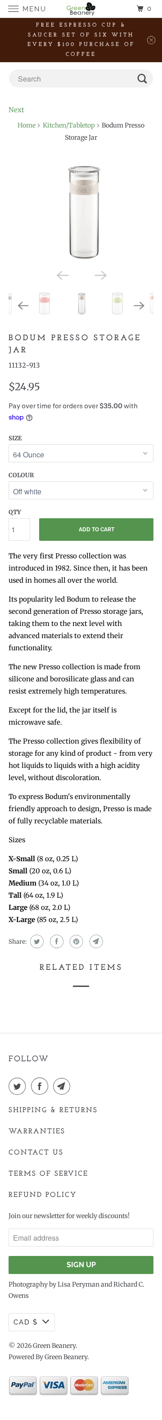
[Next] (100, 274)
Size (15, 438)
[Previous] (62, 274)
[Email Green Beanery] (63, 1086)
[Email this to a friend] (95, 941)
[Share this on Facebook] (55, 941)
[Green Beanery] (81, 9)
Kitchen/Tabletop (69, 125)
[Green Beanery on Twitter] (19, 1086)
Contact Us (36, 1152)
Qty (15, 512)
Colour (21, 475)
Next (16, 109)
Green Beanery (54, 1346)
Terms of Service (48, 1174)
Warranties (37, 1131)
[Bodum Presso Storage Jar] (81, 212)
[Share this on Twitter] (36, 941)
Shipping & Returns (53, 1110)
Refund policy (43, 1195)
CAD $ (26, 1322)
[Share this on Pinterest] (75, 941)
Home (27, 125)
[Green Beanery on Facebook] (41, 1086)
